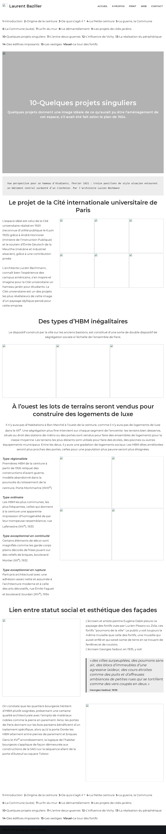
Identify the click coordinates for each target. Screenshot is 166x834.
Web (144, 6)
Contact (157, 6)
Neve (6, 829)
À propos (118, 6)
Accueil (102, 6)
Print (132, 6)
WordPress (38, 829)
